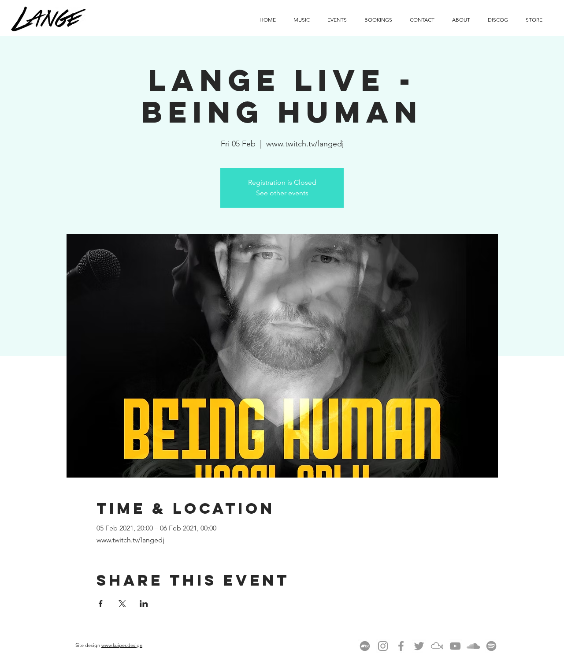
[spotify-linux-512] (491, 646)
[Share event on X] (122, 603)
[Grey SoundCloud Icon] (473, 646)
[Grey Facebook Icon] (401, 646)
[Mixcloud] (437, 646)
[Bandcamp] (364, 646)
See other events (282, 193)
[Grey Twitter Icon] (419, 646)
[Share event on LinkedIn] (144, 603)
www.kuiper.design (121, 645)
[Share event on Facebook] (100, 603)
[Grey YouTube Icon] (455, 646)
